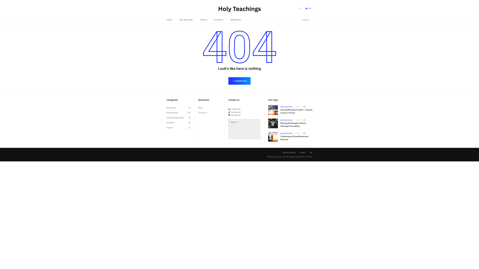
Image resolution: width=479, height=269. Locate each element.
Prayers (203, 20)
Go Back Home (240, 81)
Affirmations (236, 20)
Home (169, 20)
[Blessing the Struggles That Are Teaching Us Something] (273, 123)
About (200, 108)
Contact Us (202, 113)
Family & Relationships (179, 118)
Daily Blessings (186, 20)
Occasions (218, 20)
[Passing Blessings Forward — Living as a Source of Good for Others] (273, 110)
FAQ (311, 152)
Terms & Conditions (289, 152)
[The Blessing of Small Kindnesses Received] (273, 137)
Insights (303, 152)
